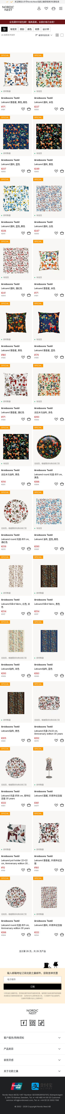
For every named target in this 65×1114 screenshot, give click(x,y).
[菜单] (60, 8)
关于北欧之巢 (11, 1071)
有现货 (13, 29)
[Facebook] (23, 1022)
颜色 (30, 29)
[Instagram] (32, 1022)
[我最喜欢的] (46, 8)
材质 (37, 29)
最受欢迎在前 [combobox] (44, 35)
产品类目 (8, 1048)
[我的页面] (39, 8)
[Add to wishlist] (23, 109)
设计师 (46, 29)
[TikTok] (41, 1022)
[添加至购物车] (29, 109)
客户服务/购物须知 (14, 1037)
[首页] (8, 8)
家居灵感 (8, 1059)
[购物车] (53, 8)
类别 (22, 29)
